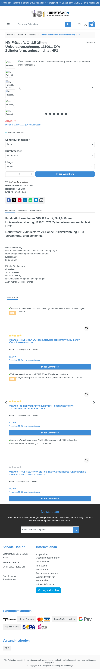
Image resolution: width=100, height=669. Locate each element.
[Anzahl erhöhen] (32, 174)
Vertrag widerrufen (48, 590)
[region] (50, 88)
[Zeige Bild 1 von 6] (46, 114)
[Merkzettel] (79, 24)
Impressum (42, 565)
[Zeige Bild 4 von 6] (58, 114)
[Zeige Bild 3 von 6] (54, 114)
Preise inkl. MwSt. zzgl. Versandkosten (23, 125)
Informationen (46, 547)
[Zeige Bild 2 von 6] (50, 114)
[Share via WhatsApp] (30, 200)
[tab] (10, 210)
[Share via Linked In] (25, 200)
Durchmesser (13, 150)
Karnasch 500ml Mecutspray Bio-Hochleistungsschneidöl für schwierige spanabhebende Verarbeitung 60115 (47, 473)
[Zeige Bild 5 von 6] (62, 114)
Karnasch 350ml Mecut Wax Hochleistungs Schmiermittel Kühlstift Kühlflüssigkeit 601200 (44, 341)
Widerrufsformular (45, 584)
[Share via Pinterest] (19, 200)
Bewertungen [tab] (22, 210)
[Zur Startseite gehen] (50, 14)
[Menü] (8, 24)
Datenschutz (42, 561)
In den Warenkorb (65, 174)
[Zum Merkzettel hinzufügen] (86, 328)
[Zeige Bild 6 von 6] (66, 114)
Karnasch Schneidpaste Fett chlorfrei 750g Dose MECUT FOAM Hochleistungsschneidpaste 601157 (41, 407)
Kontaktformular (10, 579)
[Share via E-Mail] (41, 200)
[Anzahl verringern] (8, 174)
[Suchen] (68, 24)
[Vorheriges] (20, 88)
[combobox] (41, 24)
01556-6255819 (11, 562)
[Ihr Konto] (85, 24)
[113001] (56, 88)
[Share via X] (14, 200)
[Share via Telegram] (36, 200)
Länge (9, 162)
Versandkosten (48, 660)
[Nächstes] (93, 88)
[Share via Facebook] (9, 200)
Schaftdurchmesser (17, 139)
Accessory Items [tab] (12, 297)
